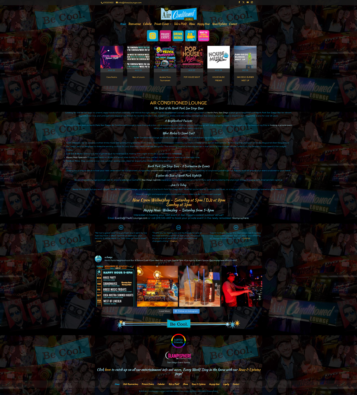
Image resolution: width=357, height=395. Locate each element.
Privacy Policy (212, 391)
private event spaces (161, 171)
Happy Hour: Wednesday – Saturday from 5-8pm (178, 210)
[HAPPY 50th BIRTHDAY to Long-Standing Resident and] (241, 286)
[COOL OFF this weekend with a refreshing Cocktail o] (199, 286)
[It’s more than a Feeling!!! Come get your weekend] (115, 286)
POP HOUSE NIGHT (192, 77)
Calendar (147, 24)
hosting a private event (281, 125)
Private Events (148, 384)
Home (123, 24)
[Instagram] (252, 3)
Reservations (134, 24)
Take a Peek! (180, 24)
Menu (192, 24)
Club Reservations (130, 384)
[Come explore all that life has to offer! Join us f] (157, 286)
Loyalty (226, 384)
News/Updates (219, 24)
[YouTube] (248, 3)
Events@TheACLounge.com (131, 218)
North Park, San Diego (218, 113)
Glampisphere (240, 218)
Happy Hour (203, 24)
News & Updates (198, 384)
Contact (233, 24)
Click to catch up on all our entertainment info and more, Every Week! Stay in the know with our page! (178, 371)
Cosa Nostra (111, 77)
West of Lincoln (138, 77)
